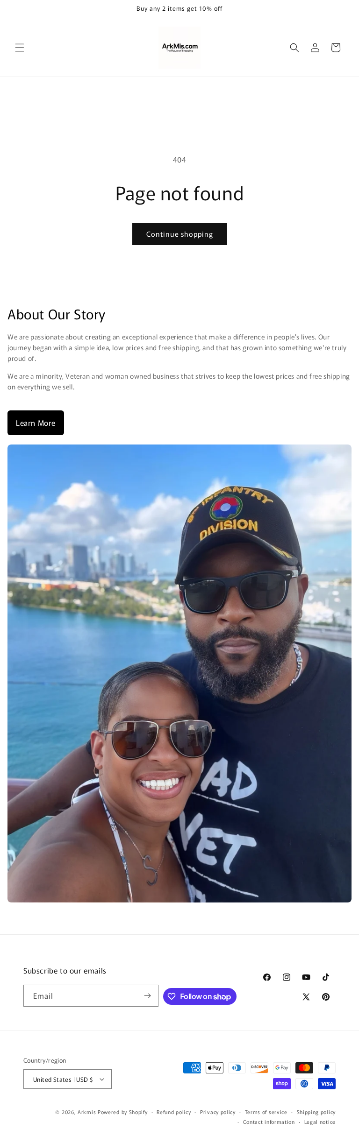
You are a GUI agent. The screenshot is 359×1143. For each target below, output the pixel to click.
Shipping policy (316, 1111)
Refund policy (174, 1111)
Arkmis (87, 1111)
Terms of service (266, 1111)
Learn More (36, 422)
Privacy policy (218, 1111)
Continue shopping (179, 234)
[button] (19, 47)
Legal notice (320, 1121)
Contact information (269, 1121)
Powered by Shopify (123, 1111)
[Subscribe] (147, 996)
